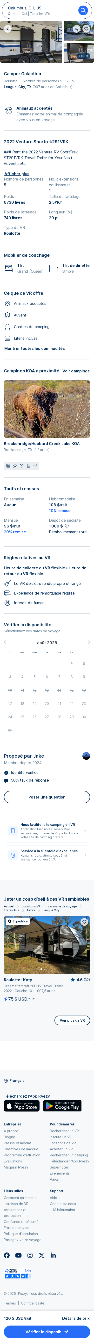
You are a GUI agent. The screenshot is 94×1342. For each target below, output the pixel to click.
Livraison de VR (16, 1204)
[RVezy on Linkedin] (53, 1255)
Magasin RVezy (16, 1167)
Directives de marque (21, 1149)
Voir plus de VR (72, 1020)
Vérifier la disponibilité (47, 1331)
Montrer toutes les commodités (34, 348)
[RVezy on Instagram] (30, 1255)
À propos (11, 1131)
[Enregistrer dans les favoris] (84, 922)
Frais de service (16, 1228)
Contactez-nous (63, 1204)
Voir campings (76, 371)
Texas (31, 910)
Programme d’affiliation (22, 1155)
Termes (10, 1303)
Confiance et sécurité (21, 1222)
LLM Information (62, 1210)
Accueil (9, 906)
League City (51, 910)
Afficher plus (16, 173)
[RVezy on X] (41, 1255)
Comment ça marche (20, 1198)
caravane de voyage (62, 906)
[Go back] (8, 29)
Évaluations (13, 1161)
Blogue (9, 1137)
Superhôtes (59, 1167)
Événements (60, 1173)
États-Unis (11, 910)
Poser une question (47, 797)
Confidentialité (32, 1303)
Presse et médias (18, 1143)
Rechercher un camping (69, 1155)
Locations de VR (63, 1143)
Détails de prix (76, 1318)
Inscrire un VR (61, 1137)
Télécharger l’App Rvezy (69, 1161)
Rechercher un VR (64, 1131)
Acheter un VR (61, 1149)
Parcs (54, 1179)
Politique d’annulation (21, 1234)
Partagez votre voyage (22, 1240)
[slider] (80, 980)
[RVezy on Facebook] (7, 1255)
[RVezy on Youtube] (18, 1255)
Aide (53, 1198)
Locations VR (31, 906)
